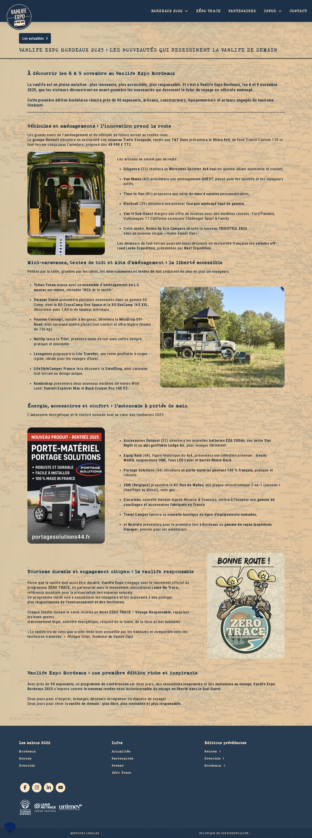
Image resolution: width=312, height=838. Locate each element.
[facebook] (25, 787)
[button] (10, 828)
